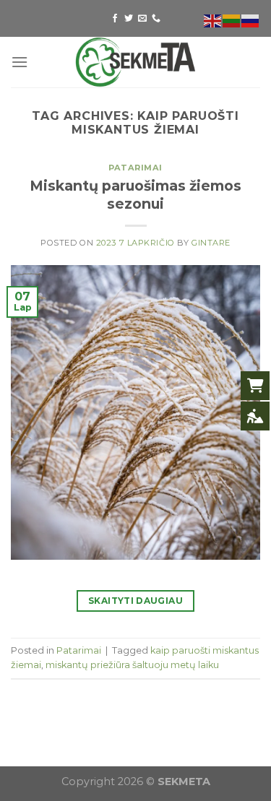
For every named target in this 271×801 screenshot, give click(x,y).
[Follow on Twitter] (128, 19)
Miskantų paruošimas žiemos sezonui (135, 194)
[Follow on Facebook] (115, 19)
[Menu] (19, 61)
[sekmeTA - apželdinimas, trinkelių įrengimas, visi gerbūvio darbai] (136, 62)
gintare (211, 243)
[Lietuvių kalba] (232, 20)
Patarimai (135, 168)
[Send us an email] (142, 19)
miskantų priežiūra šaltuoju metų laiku (132, 664)
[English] (213, 20)
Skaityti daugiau (135, 600)
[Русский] (250, 20)
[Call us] (156, 19)
